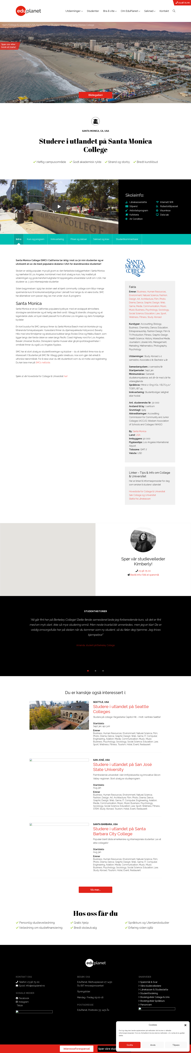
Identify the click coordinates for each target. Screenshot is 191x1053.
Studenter (93, 11)
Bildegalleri (96, 95)
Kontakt (164, 11)
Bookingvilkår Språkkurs (152, 1001)
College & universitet (19, 25)
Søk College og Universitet (142, 495)
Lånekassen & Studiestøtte (154, 989)
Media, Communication (147, 306)
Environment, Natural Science (143, 295)
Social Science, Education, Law (144, 313)
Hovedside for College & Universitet (147, 491)
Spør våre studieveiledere (114, 1048)
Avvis (152, 1045)
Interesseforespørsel (77, 1048)
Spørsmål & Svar (148, 982)
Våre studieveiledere (150, 985)
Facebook (24, 998)
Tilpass (176, 1045)
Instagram (24, 1002)
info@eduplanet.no (35, 985)
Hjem (4, 25)
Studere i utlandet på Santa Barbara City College (119, 831)
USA (33, 25)
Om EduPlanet (129, 11)
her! (66, 376)
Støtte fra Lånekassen (140, 498)
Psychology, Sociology (157, 309)
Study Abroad (154, 317)
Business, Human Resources (151, 291)
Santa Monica (43, 25)
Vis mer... (95, 889)
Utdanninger (73, 11)
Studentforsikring (149, 993)
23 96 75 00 (184, 2)
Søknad (148, 11)
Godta (130, 1045)
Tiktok (20, 1005)
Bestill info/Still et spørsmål (144, 574)
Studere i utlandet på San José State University (122, 767)
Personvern (146, 1004)
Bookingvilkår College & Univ (155, 997)
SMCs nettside (43, 362)
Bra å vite (109, 11)
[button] (185, 1024)
